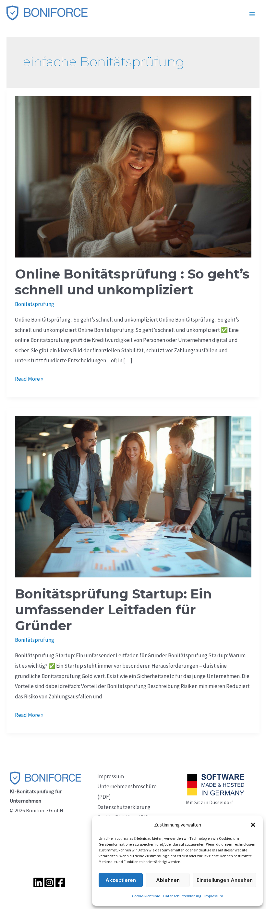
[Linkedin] (38, 882)
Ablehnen (168, 880)
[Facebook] (60, 882)
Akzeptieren (120, 880)
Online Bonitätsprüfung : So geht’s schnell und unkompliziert (132, 282)
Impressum (213, 895)
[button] (253, 825)
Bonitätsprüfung (34, 304)
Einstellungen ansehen (225, 880)
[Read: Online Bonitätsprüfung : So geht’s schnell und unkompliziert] (133, 176)
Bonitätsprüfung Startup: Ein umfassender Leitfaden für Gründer (113, 609)
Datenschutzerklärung (182, 895)
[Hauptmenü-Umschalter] (252, 14)
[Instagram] (49, 882)
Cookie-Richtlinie (146, 895)
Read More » (29, 379)
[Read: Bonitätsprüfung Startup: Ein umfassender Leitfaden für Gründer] (133, 496)
